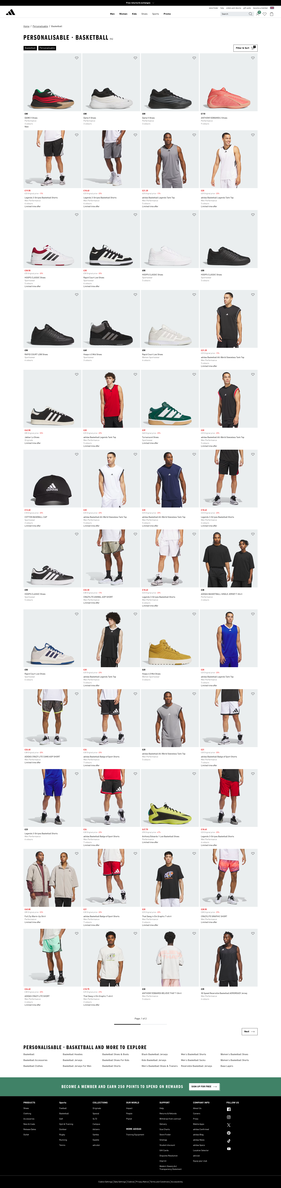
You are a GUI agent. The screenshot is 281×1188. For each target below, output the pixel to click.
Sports (155, 14)
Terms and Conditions (160, 1182)
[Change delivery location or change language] (272, 8)
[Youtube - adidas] (242, 1149)
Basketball (28, 1054)
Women (123, 14)
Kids (134, 14)
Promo (167, 14)
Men (112, 14)
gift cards (247, 8)
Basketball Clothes (33, 1066)
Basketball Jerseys (72, 1060)
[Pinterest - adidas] (242, 1133)
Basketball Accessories (35, 1060)
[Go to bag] (271, 14)
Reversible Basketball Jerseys (196, 1066)
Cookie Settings (105, 1182)
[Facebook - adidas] (242, 1110)
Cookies (130, 1182)
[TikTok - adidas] (242, 1141)
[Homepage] (10, 12)
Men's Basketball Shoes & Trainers (160, 1066)
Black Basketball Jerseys (155, 1054)
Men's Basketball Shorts (193, 1054)
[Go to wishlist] (264, 14)
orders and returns (233, 8)
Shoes (144, 14)
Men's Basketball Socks (193, 1060)
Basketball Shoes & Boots (115, 1054)
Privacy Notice (142, 1182)
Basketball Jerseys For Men (77, 1066)
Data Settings (120, 1182)
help (222, 8)
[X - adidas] (242, 1125)
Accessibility (177, 1182)
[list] (128, 48)
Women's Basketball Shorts (235, 1060)
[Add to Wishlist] (76, 58)
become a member (260, 8)
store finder (213, 8)
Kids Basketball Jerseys (154, 1060)
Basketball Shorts (111, 1066)
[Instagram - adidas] (242, 1118)
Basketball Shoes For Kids (115, 1060)
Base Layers (227, 1066)
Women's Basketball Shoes (234, 1054)
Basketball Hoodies (73, 1054)
